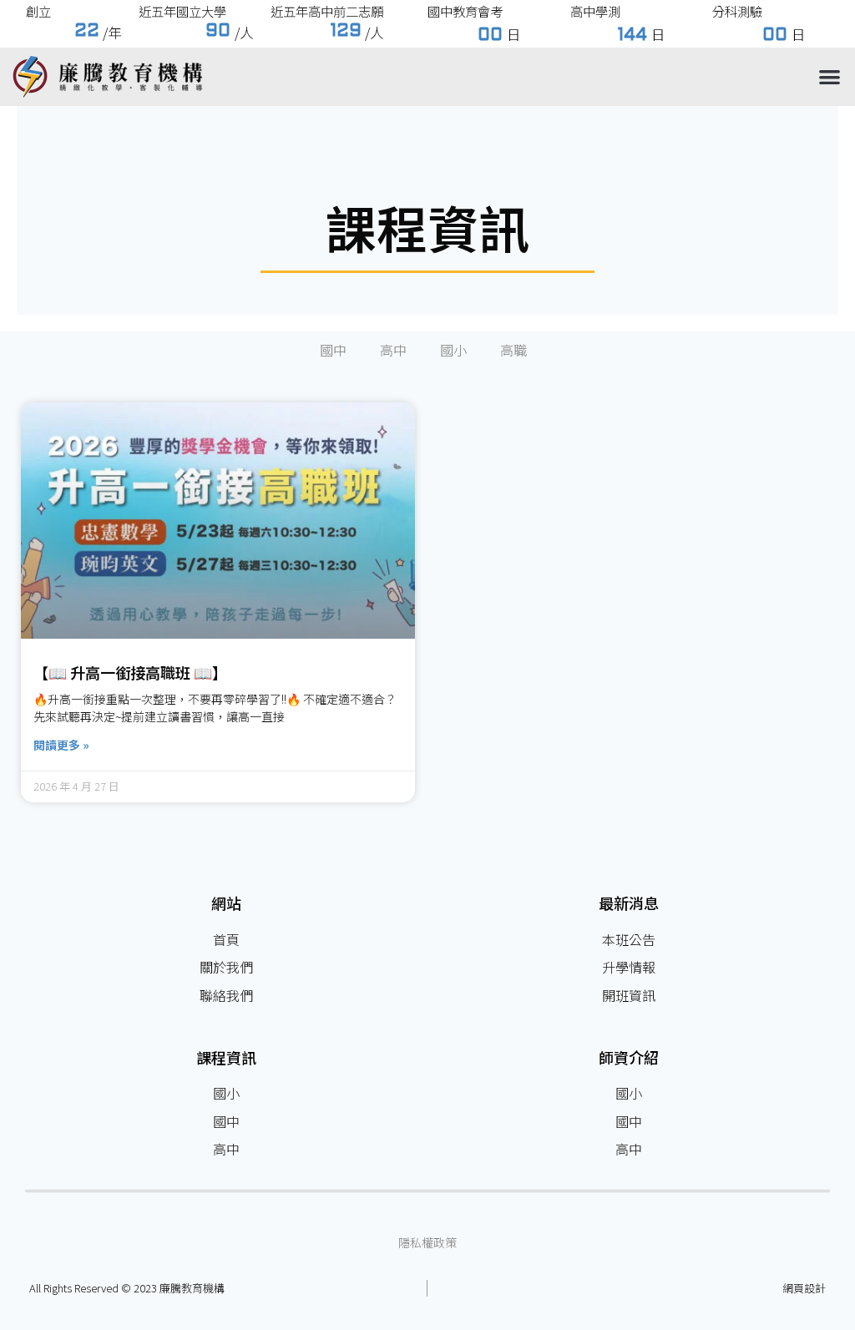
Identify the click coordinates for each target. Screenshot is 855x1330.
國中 (333, 350)
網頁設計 (804, 1288)
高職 (513, 350)
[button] (829, 77)
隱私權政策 (427, 1242)
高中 (393, 350)
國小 (453, 350)
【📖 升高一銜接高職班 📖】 (130, 672)
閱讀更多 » (61, 744)
